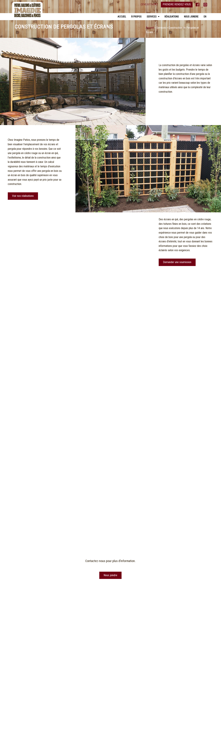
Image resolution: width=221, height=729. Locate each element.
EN (205, 16)
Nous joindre (191, 16)
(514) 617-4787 (149, 4)
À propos (136, 16)
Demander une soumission (177, 262)
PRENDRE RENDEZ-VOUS (177, 4)
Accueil (122, 16)
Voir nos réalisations (23, 196)
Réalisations (172, 16)
